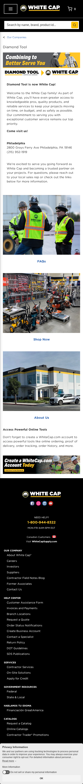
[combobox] (41, 25)
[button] (13, 550)
